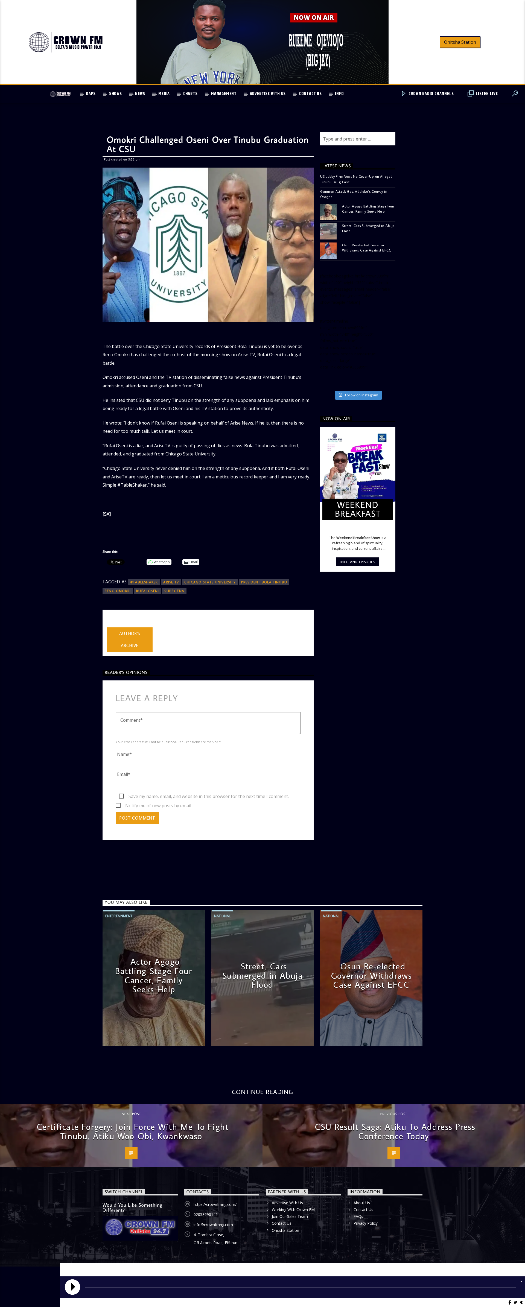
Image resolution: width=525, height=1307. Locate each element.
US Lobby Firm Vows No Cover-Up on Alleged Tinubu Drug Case (356, 179)
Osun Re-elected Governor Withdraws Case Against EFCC (366, 247)
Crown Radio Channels (431, 93)
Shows (115, 93)
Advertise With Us (268, 93)
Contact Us (310, 93)
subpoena (174, 591)
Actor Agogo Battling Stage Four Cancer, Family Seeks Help (368, 209)
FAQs (358, 1216)
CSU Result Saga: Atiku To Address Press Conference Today (395, 1131)
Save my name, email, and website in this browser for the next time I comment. (209, 796)
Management (224, 93)
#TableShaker (144, 582)
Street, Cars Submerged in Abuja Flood (368, 228)
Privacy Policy (366, 1223)
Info (339, 93)
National (222, 915)
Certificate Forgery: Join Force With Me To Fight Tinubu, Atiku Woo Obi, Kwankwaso (133, 1131)
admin (113, 624)
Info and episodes (357, 562)
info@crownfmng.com (213, 1224)
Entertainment (118, 915)
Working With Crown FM (293, 1209)
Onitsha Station (460, 42)
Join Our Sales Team (290, 1216)
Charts (190, 93)
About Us (362, 1202)
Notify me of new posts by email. (158, 806)
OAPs (91, 93)
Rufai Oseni (147, 591)
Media (164, 93)
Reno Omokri (118, 591)
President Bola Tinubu (264, 582)
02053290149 (206, 1214)
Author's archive (129, 639)
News (140, 93)
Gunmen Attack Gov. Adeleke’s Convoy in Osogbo (353, 194)
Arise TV (171, 582)
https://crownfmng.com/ (215, 1204)
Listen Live (486, 93)
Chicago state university (210, 582)
